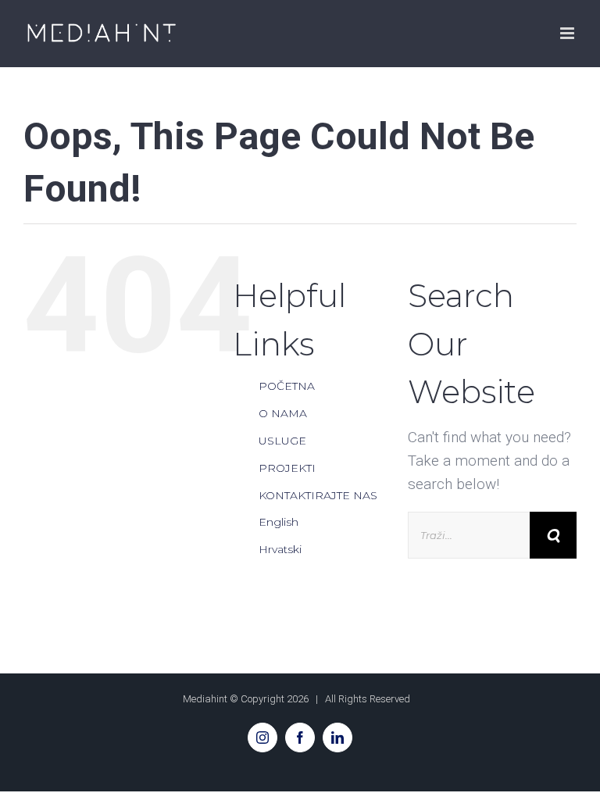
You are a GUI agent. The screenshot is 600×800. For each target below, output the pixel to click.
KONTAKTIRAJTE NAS (318, 495)
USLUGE (282, 441)
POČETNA (287, 386)
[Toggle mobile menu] (568, 33)
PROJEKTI (287, 468)
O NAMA (283, 413)
